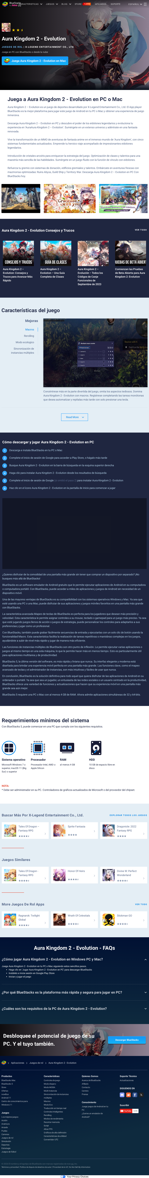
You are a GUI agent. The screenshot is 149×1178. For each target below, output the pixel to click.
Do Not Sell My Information (79, 1167)
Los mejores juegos (9, 1117)
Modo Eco (48, 1105)
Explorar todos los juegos (128, 815)
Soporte (115, 4)
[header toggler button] (145, 4)
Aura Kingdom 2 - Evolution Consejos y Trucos (38, 230)
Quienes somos (90, 1076)
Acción (4, 1120)
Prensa (85, 1094)
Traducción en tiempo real (55, 1108)
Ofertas (4, 1091)
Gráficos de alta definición (55, 1132)
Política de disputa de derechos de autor (36, 1167)
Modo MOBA (49, 1087)
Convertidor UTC (51, 1139)
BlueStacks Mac (8, 1080)
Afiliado (85, 1084)
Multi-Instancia (50, 1091)
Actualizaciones (127, 1080)
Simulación (6, 1141)
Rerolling (47, 1115)
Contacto (86, 1087)
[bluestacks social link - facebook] (135, 1095)
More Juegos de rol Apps (23, 904)
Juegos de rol (12, 47)
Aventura (5, 1124)
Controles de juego (52, 1080)
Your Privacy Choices (77, 1176)
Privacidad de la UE (60, 1167)
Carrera (85, 1091)
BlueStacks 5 (7, 1084)
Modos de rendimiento (53, 1118)
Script (46, 1125)
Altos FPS (48, 1129)
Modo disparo (50, 1084)
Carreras (5, 1134)
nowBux (5, 1094)
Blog (65, 4)
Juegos (50, 4)
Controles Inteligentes (53, 1112)
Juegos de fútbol (8, 1152)
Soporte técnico (128, 1076)
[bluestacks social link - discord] (122, 1095)
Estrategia (5, 1148)
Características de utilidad (55, 1136)
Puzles (4, 1131)
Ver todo (141, 230)
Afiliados (100, 4)
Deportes (5, 1145)
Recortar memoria (52, 1122)
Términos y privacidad (10, 1167)
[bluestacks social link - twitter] (141, 1095)
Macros (47, 1101)
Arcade (4, 1127)
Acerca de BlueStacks (91, 1080)
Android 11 (6, 1098)
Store (82, 4)
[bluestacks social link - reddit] (128, 1095)
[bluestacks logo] (9, 4)
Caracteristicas (28, 4)
